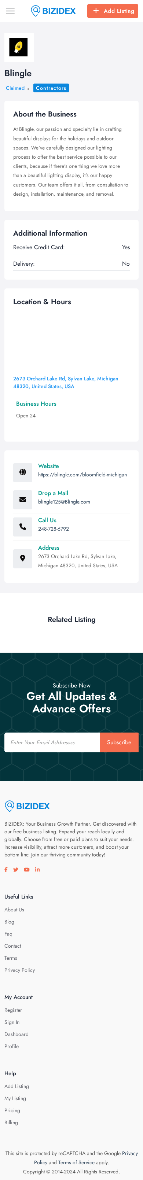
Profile (11, 1046)
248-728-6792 (53, 528)
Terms (10, 958)
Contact (12, 945)
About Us (14, 909)
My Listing (15, 1098)
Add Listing (119, 11)
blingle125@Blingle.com (64, 501)
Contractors (51, 88)
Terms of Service (76, 1162)
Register (13, 1010)
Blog (9, 921)
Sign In (11, 1022)
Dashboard (16, 1034)
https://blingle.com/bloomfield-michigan (82, 474)
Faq (8, 933)
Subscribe (119, 742)
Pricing (12, 1110)
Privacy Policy (19, 970)
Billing (11, 1122)
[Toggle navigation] (10, 10)
